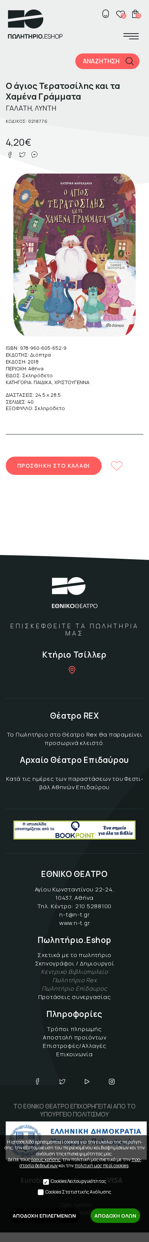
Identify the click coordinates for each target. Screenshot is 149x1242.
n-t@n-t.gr (74, 915)
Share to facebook (10, 155)
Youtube (87, 1081)
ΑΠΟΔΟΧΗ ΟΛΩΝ (115, 1215)
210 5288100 (93, 906)
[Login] (105, 14)
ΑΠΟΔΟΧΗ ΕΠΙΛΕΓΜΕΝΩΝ (44, 1215)
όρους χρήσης (45, 1159)
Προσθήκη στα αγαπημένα (117, 466)
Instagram (112, 1081)
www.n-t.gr (74, 923)
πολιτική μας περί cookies (101, 1165)
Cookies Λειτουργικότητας (78, 1181)
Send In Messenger (34, 155)
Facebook (37, 1081)
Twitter (62, 1081)
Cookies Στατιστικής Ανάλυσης (78, 1192)
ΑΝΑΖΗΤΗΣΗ (101, 61)
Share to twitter (22, 155)
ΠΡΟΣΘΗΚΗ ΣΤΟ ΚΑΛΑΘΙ (53, 465)
